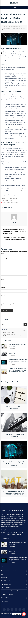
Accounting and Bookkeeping (8, 570)
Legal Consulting (5, 587)
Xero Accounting (5, 601)
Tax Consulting (5, 597)
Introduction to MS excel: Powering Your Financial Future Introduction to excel (14, 238)
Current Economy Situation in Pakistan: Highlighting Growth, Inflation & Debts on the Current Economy (14, 231)
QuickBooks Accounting (7, 594)
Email (3, 287)
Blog (3, 200)
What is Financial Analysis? (8, 332)
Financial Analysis (8, 200)
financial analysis (14, 202)
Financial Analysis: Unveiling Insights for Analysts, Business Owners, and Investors (18, 361)
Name (3, 279)
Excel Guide (4, 577)
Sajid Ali (14, 222)
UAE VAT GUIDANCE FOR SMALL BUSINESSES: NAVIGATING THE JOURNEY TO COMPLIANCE (18, 370)
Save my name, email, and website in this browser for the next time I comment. (13, 305)
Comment (4, 258)
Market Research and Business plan (10, 591)
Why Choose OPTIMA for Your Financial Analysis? (13, 336)
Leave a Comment (13, 198)
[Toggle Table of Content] (23, 330)
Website (3, 295)
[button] (14, 7)
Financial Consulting (6, 584)
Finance (8, 202)
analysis (4, 202)
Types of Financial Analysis (8, 334)
